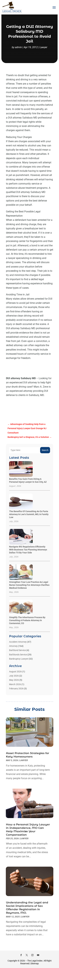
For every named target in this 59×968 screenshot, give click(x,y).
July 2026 (14, 676)
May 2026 (14, 680)
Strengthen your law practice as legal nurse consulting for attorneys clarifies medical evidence (29, 585)
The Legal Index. (35, 960)
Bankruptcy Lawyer (18, 659)
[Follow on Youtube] (38, 955)
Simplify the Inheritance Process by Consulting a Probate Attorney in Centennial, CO (27, 620)
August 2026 (15, 671)
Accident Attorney (18, 642)
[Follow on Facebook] (21, 955)
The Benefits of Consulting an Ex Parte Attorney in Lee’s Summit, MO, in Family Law (28, 514)
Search (45, 450)
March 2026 (15, 684)
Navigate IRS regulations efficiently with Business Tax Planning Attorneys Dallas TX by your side (28, 549)
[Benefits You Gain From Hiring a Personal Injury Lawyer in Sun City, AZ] (21, 469)
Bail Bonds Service (18, 654)
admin (18, 47)
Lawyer (43, 47)
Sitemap (35, 963)
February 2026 (16, 688)
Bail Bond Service (17, 650)
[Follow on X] (27, 955)
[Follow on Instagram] (32, 955)
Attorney (13, 646)
